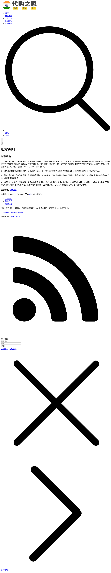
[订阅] (55, 336)
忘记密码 (13, 349)
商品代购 (8, 16)
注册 (7, 135)
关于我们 (8, 199)
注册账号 (4, 349)
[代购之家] (20, 9)
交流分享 (8, 18)
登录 (7, 133)
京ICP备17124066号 (8, 212)
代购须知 (8, 23)
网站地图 (19, 212)
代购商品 (8, 204)
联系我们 (8, 201)
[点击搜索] (57, 130)
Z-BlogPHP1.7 (15, 216)
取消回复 (13, 190)
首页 (7, 13)
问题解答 (8, 21)
